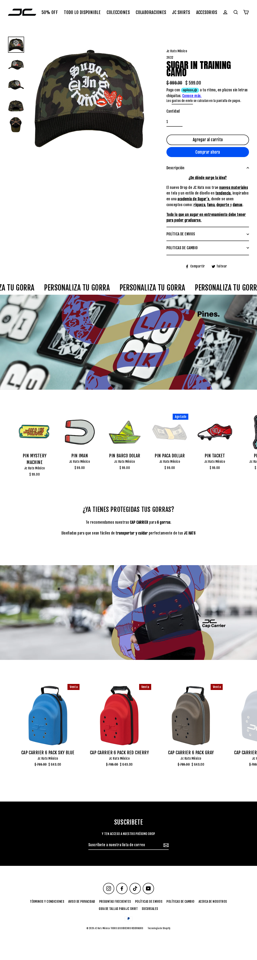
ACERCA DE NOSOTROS (213, 901)
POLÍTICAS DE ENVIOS (149, 901)
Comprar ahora (207, 152)
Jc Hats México (34, 468)
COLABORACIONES (151, 12)
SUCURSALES (150, 909)
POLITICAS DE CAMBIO (182, 248)
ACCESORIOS (206, 12)
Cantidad (173, 111)
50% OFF (50, 12)
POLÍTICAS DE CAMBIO (180, 901)
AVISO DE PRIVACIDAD (81, 901)
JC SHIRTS (181, 12)
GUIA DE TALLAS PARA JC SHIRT (118, 909)
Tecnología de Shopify (159, 928)
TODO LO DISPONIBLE (82, 12)
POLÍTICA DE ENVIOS (180, 234)
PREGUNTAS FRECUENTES (115, 901)
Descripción (175, 168)
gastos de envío (182, 101)
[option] (128, 342)
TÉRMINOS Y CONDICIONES (47, 901)
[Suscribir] (165, 845)
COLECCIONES (118, 12)
